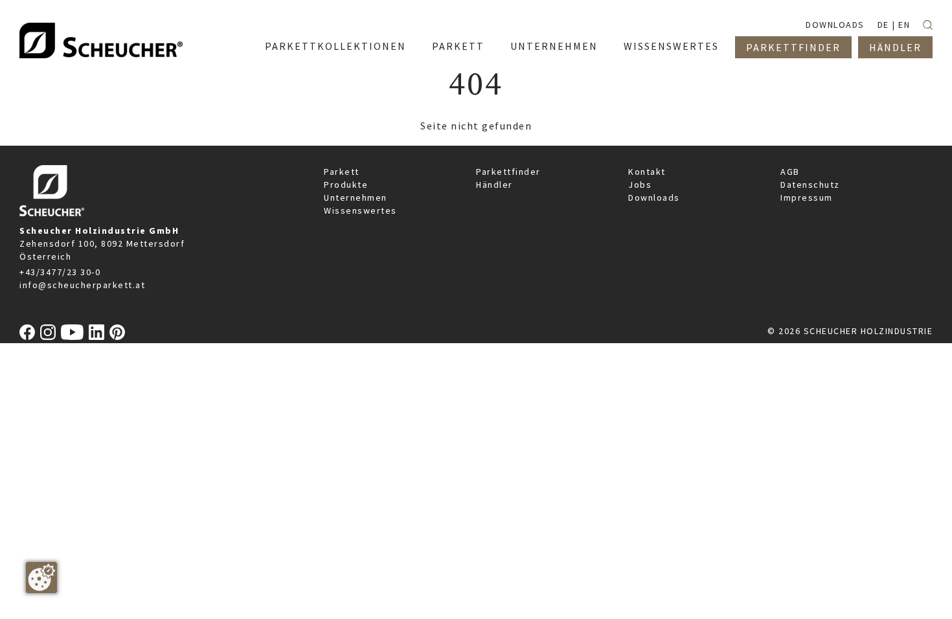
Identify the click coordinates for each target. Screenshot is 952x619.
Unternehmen (355, 197)
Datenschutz (810, 184)
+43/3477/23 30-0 (59, 272)
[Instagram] (48, 332)
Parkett (341, 171)
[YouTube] (72, 332)
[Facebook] (27, 332)
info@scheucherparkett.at (82, 285)
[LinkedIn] (96, 332)
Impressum (806, 197)
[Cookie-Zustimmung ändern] (41, 577)
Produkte (346, 184)
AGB (790, 171)
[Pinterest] (117, 332)
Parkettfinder (508, 171)
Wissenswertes (360, 210)
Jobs (640, 184)
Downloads (654, 197)
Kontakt (647, 171)
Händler (494, 184)
